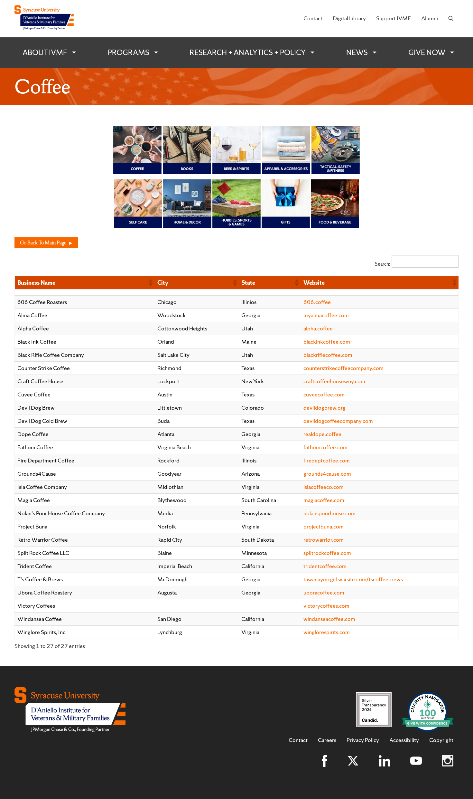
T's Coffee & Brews (40, 579)
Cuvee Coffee (34, 394)
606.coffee (317, 302)
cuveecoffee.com (324, 394)
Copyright (441, 740)
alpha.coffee (318, 328)
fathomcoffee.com (325, 447)
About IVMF (45, 52)
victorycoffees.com (326, 605)
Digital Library (349, 18)
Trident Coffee (34, 566)
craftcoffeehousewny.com (334, 381)
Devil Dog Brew (36, 407)
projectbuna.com (323, 526)
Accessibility (404, 740)
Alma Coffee (32, 315)
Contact (312, 18)
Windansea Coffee (39, 619)
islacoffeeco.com (323, 486)
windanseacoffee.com (329, 619)
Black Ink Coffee (36, 341)
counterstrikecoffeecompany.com (343, 368)
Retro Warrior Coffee (42, 539)
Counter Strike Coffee (43, 368)
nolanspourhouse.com (329, 513)
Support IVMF (393, 18)
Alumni (429, 18)
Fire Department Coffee (45, 460)
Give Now (426, 52)
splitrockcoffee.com (327, 552)
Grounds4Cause (36, 473)
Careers (327, 740)
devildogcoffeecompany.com (338, 420)
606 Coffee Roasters (42, 302)
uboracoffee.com (323, 592)
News (357, 52)
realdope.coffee (322, 434)
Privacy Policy (363, 740)
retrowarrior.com (323, 539)
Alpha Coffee (33, 328)
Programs (128, 52)
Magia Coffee (33, 500)
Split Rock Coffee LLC (43, 552)
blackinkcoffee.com (326, 341)
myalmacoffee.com (326, 315)
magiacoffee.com (323, 500)
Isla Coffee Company (42, 486)
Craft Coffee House (40, 381)
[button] (150, 283)
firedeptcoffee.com (326, 460)
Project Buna (32, 526)
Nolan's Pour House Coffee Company (61, 513)
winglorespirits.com (326, 632)
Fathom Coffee (35, 447)
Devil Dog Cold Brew (42, 420)
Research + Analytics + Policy (248, 52)
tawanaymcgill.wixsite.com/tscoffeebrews (353, 579)
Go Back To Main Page (43, 242)
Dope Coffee (33, 434)
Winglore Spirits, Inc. (42, 632)
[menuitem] (313, 19)
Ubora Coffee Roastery (44, 592)
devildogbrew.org (324, 407)
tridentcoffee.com (325, 566)
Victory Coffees (36, 605)
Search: (382, 264)
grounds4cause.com (327, 473)
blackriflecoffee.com (327, 354)
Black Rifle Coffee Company (50, 354)
